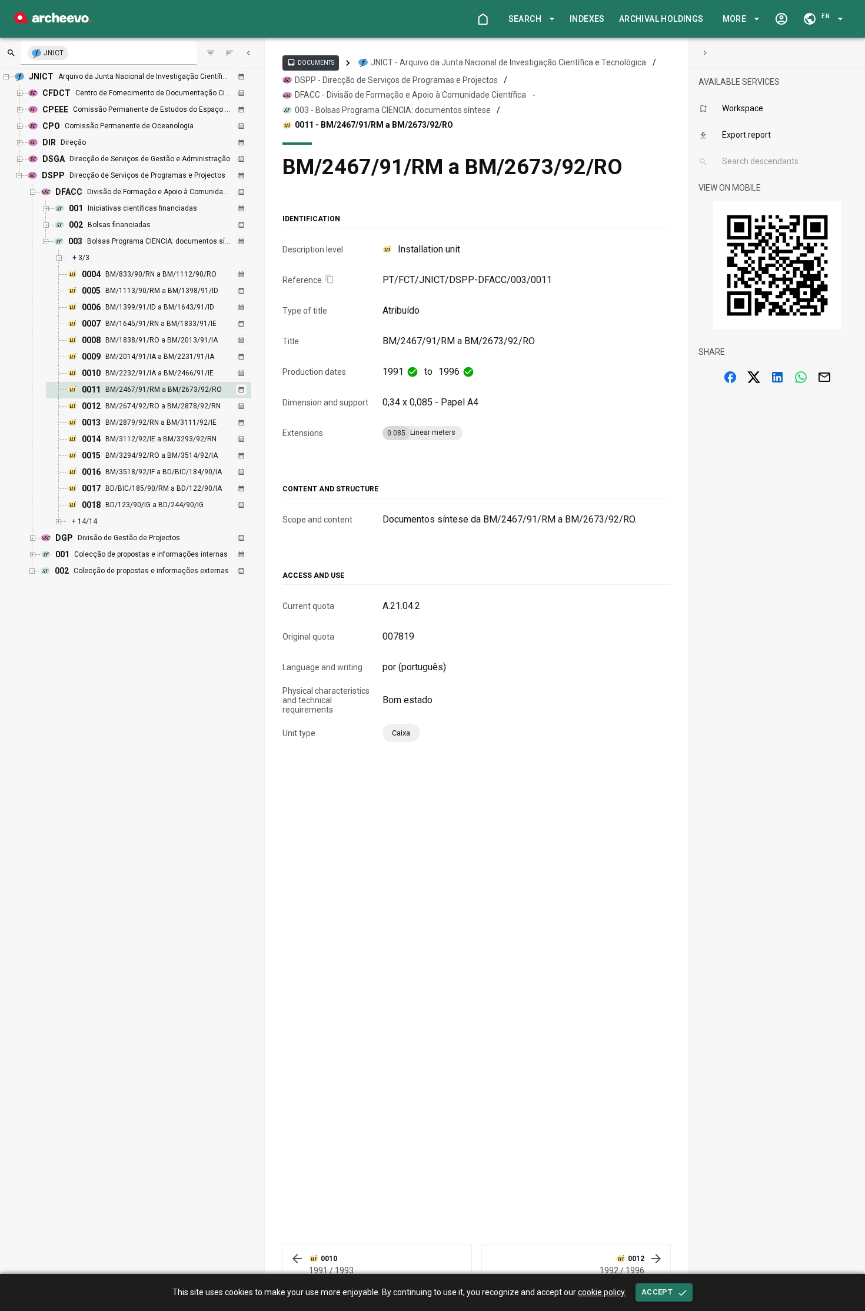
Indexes (587, 19)
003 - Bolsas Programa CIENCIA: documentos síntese (393, 110)
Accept (657, 1291)
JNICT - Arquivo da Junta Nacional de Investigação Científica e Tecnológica (508, 62)
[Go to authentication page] (781, 19)
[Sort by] (210, 53)
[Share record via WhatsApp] (801, 377)
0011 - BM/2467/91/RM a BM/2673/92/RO (374, 124)
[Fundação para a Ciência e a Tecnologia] (52, 20)
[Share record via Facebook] (730, 377)
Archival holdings (661, 19)
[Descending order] (229, 53)
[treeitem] (161, 390)
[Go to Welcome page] (482, 19)
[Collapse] (248, 53)
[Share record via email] (824, 377)
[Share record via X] (754, 377)
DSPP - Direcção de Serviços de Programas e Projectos (396, 80)
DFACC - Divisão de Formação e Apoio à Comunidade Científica (410, 94)
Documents (310, 62)
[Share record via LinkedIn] (777, 377)
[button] (529, 19)
